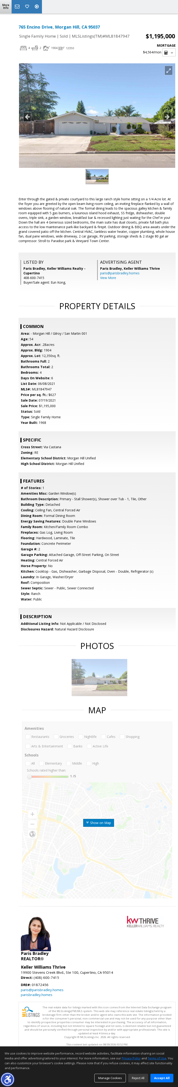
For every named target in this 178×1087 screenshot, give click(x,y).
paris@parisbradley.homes (120, 273)
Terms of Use (157, 1058)
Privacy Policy (131, 1058)
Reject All (138, 1078)
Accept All (162, 1078)
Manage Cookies (110, 1078)
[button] (7, 1079)
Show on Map (100, 823)
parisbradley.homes (36, 994)
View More (108, 278)
